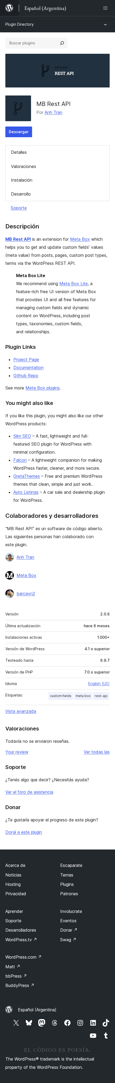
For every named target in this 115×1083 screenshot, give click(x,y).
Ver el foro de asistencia (29, 792)
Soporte (19, 208)
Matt (12, 966)
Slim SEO (22, 436)
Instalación (21, 180)
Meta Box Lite (73, 283)
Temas (66, 875)
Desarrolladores (20, 930)
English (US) (99, 683)
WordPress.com (23, 957)
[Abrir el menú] (106, 8)
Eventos (68, 920)
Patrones (69, 893)
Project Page (26, 359)
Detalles (19, 152)
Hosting (13, 884)
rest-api (101, 696)
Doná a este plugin (23, 832)
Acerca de (15, 865)
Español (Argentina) (37, 1009)
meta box (83, 696)
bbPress (16, 976)
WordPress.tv (21, 939)
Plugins (67, 884)
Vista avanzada (20, 711)
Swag (68, 939)
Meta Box (80, 239)
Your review (16, 752)
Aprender (14, 911)
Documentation (28, 367)
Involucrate (71, 911)
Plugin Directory (19, 24)
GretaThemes (26, 476)
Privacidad (15, 893)
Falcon (20, 460)
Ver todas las (97, 752)
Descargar (19, 131)
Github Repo (25, 375)
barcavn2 (26, 593)
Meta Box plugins (42, 388)
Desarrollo (21, 194)
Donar (69, 930)
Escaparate (71, 865)
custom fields (60, 696)
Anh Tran (53, 112)
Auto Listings (26, 492)
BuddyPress (19, 985)
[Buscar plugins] (62, 43)
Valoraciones (23, 166)
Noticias (13, 875)
